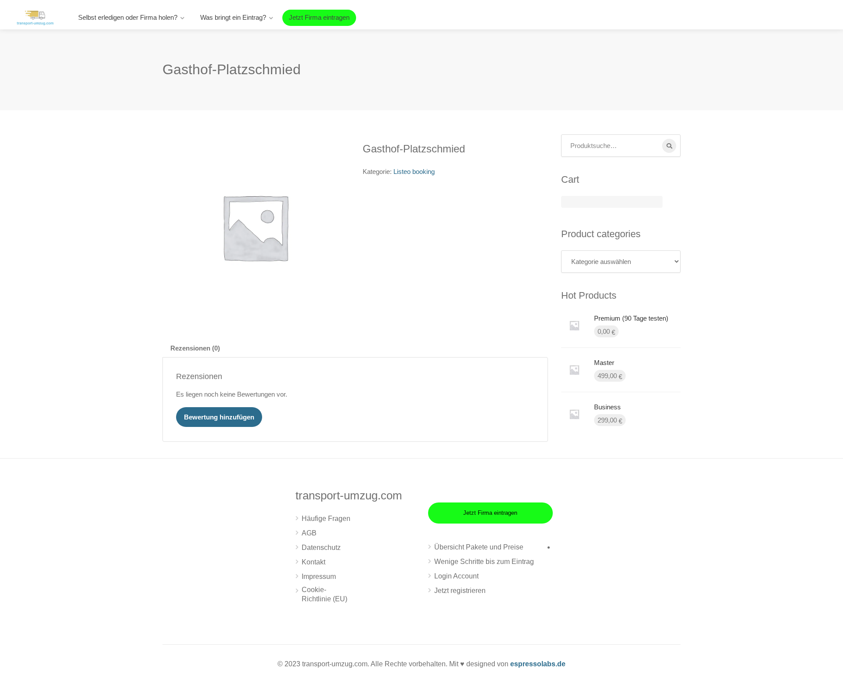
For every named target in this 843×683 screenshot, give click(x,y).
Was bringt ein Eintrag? (233, 17)
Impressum (319, 576)
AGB (309, 533)
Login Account (456, 576)
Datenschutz (321, 547)
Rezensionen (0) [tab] (195, 348)
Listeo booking (414, 171)
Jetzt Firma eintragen (319, 17)
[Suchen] (669, 146)
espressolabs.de (538, 664)
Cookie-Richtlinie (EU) (324, 594)
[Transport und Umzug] (35, 17)
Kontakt (313, 562)
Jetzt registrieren (460, 590)
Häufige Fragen (326, 518)
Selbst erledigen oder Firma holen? (127, 17)
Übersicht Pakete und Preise (478, 547)
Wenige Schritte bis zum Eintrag (484, 561)
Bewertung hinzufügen (219, 417)
